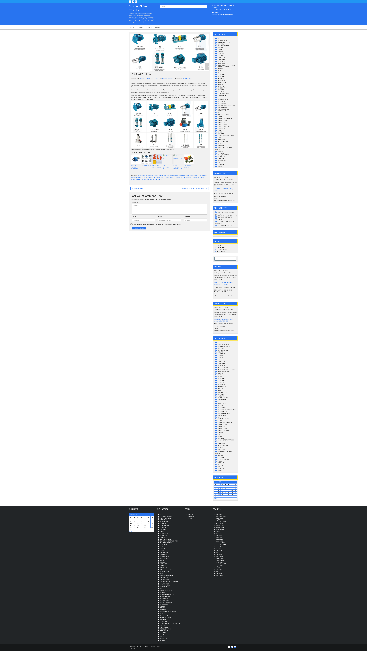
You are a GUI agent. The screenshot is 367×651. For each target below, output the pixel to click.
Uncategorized (222, 160)
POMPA (191, 78)
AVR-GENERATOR (223, 46)
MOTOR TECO (222, 107)
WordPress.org (221, 251)
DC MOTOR (221, 61)
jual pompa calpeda (146, 179)
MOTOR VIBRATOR (224, 109)
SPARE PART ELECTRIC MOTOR (170, 623)
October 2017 (220, 562)
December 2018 (220, 543)
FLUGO (220, 72)
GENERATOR (222, 82)
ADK (219, 38)
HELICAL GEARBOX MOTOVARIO (134, 167)
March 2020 (219, 524)
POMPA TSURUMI (137, 188)
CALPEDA (185, 78)
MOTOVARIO (222, 111)
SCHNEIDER (221, 139)
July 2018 (218, 548)
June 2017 (219, 569)
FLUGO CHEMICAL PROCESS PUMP (177, 167)
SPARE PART (222, 145)
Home (132, 27)
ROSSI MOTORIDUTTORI (226, 136)
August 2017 (219, 566)
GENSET (220, 84)
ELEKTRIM (221, 69)
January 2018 (220, 558)
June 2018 (219, 550)
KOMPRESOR (222, 95)
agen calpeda (141, 175)
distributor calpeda (191, 177)
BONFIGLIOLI (222, 50)
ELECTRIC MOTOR (223, 63)
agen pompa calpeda (152, 175)
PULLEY (220, 130)
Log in (219, 245)
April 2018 (219, 554)
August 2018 (219, 547)
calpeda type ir (160, 177)
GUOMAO (221, 86)
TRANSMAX (221, 157)
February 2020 (220, 525)
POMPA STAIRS (222, 124)
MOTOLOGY (221, 101)
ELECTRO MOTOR (223, 67)
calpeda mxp (171, 175)
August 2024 (219, 518)
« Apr (215, 498)
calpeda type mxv (170, 177)
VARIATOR (221, 164)
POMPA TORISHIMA (224, 126)
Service (157, 27)
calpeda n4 (178, 175)
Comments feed (222, 249)
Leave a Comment (167, 78)
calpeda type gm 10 (137, 177)
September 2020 (221, 522)
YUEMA (220, 166)
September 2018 (221, 545)
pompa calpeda (157, 179)
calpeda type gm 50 (149, 177)
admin (156, 78)
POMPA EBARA (222, 120)
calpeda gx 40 (163, 175)
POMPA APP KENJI (146, 165)
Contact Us (148, 27)
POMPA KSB (221, 122)
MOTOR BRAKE (222, 103)
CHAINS (220, 55)
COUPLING (221, 59)
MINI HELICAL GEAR (224, 99)
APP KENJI (221, 44)
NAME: (134, 217)
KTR (219, 97)
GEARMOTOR (222, 80)
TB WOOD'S (221, 153)
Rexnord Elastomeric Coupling (166, 167)
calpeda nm (185, 175)
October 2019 (220, 529)
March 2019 (219, 537)
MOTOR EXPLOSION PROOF (226, 105)
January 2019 (220, 541)
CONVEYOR (221, 57)
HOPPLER (221, 90)
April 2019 (219, 535)
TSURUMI (221, 159)
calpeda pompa (194, 175)
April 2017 (219, 573)
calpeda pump (203, 175)
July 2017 (218, 568)
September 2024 (221, 516)
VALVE (220, 162)
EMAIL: (160, 217)
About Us (140, 27)
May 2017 (218, 571)
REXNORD (221, 134)
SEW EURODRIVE (223, 141)
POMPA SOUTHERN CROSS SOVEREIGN (194, 188)
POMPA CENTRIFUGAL (225, 118)
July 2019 (218, 531)
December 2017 (220, 560)
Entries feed (221, 247)
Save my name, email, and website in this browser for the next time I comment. (156, 224)
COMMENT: (136, 202)
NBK (219, 113)
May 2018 (218, 552)
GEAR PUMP (221, 74)
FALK (219, 71)
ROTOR (220, 138)
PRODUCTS (221, 128)
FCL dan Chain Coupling (187, 166)
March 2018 (219, 556)
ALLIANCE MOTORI (224, 42)
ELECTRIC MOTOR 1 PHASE (226, 65)
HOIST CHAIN (222, 88)
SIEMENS (220, 143)
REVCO (220, 132)
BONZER (220, 51)
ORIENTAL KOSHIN (224, 115)
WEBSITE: (187, 217)
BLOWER (220, 48)
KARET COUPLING (223, 94)
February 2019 (220, 539)
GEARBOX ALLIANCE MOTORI (227, 216)
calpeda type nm (180, 177)
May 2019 (218, 533)
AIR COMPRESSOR (223, 40)
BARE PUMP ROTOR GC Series (156, 166)
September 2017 (221, 564)
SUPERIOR (221, 151)
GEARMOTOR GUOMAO (225, 225)
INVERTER (221, 92)
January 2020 (220, 527)
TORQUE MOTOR (223, 155)
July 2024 (218, 520)
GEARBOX (221, 78)
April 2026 (219, 514)
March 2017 (219, 575)
